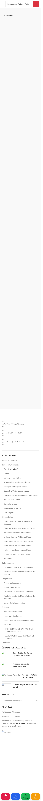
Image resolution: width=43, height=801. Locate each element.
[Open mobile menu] (2, 4)
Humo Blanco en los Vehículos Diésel (18, 714)
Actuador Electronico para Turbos (17, 655)
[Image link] (20, 500)
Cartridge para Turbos (12, 651)
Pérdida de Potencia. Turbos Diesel (17, 705)
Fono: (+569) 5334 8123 (13, 606)
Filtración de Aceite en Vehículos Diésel (19, 701)
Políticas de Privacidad (13, 784)
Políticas (5, 780)
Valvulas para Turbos (12, 672)
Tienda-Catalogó (11, 642)
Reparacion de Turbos (12, 681)
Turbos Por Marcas (9, 633)
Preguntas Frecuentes (12, 756)
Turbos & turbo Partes (10, 638)
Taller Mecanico (8, 736)
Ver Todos (8, 731)
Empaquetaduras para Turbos (15, 659)
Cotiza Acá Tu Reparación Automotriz (18, 740)
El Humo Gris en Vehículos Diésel (17, 727)
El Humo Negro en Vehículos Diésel (17, 710)
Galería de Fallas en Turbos (14, 776)
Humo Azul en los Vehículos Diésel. (17, 718)
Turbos (6, 646)
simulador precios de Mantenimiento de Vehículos (19, 745)
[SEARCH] (36, 4)
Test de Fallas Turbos (12, 760)
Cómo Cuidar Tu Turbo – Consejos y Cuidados (18, 695)
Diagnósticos (7, 751)
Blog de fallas (7, 690)
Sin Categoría (9, 685)
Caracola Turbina (10, 677)
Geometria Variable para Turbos (16, 664)
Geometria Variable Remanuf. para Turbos (21, 668)
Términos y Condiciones (13, 789)
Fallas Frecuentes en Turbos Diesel (17, 723)
